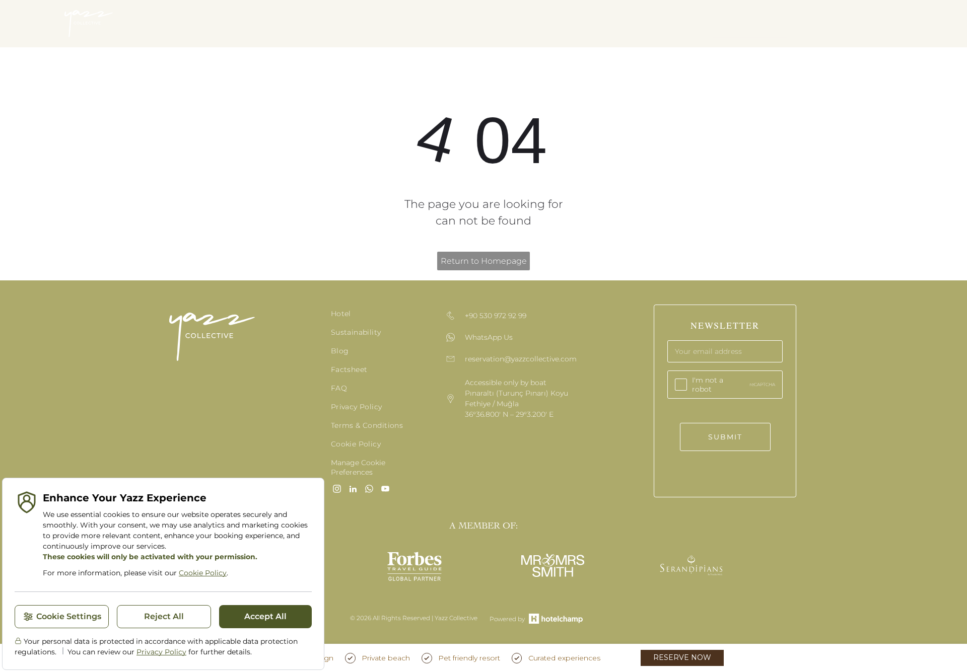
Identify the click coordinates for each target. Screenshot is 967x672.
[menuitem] (251, 23)
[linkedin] (353, 490)
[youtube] (385, 490)
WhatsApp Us (489, 337)
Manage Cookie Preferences (358, 467)
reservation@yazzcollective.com (521, 358)
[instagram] (337, 490)
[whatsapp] (369, 490)
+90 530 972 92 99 (495, 315)
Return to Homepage (484, 261)
